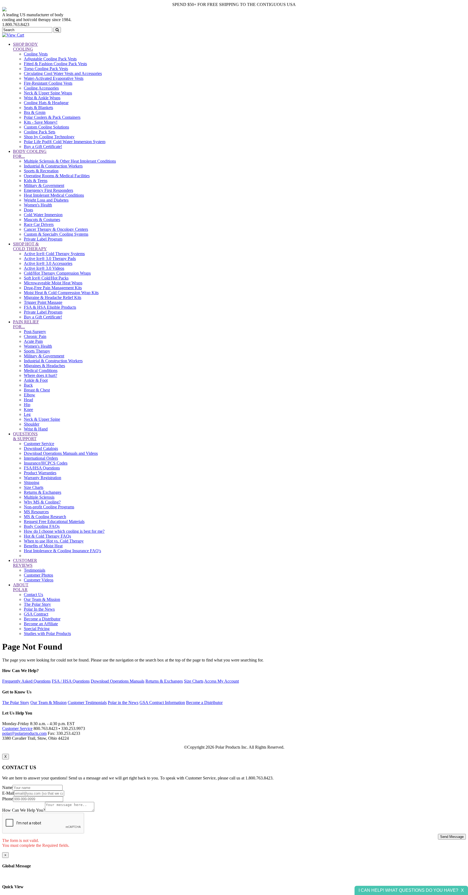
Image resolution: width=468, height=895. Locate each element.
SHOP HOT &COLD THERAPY (30, 246)
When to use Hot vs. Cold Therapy (54, 541)
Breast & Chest (37, 390)
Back (28, 385)
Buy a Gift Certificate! (43, 146)
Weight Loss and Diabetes (46, 200)
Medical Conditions (40, 370)
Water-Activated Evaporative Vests (53, 78)
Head (28, 399)
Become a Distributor (42, 619)
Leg (27, 414)
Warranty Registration (42, 477)
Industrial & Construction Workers (53, 166)
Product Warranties (40, 472)
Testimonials (34, 570)
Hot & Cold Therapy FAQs (47, 536)
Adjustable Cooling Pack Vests (50, 59)
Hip (27, 404)
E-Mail (8, 793)
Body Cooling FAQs (42, 526)
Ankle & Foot (36, 380)
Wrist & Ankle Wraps (42, 98)
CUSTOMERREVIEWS (25, 563)
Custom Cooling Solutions (46, 127)
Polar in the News (123, 702)
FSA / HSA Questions (71, 681)
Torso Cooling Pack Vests (46, 68)
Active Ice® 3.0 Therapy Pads (50, 258)
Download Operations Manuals (117, 681)
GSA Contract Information (162, 702)
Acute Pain (33, 341)
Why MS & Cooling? (42, 502)
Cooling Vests (36, 54)
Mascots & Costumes (42, 219)
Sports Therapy (37, 351)
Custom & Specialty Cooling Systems (56, 234)
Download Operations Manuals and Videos (61, 453)
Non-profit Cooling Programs (49, 507)
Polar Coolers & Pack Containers (52, 117)
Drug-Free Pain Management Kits (53, 287)
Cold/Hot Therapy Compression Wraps (57, 273)
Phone (7, 799)
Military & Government (44, 185)
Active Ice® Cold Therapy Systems (54, 253)
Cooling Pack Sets (39, 132)
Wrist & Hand (36, 429)
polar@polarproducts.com (24, 733)
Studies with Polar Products (47, 633)
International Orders (41, 458)
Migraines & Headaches (44, 365)
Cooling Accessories (41, 88)
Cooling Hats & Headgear (46, 102)
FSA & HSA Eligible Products (50, 307)
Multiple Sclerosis (39, 497)
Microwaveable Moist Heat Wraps (53, 283)
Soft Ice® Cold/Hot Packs (46, 278)
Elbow (29, 395)
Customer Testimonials (87, 702)
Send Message (452, 837)
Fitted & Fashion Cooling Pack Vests (55, 63)
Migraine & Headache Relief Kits (52, 297)
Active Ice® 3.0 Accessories (48, 263)
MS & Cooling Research (45, 516)
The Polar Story (37, 604)
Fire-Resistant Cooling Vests (48, 83)
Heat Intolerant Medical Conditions (54, 195)
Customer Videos (38, 580)
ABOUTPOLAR (20, 587)
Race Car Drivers (39, 224)
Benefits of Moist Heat (43, 546)
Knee (28, 409)
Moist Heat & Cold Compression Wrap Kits (61, 292)
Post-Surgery (35, 331)
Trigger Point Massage (43, 302)
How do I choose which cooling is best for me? (64, 531)
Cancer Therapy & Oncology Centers (56, 229)
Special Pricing (37, 628)
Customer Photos (38, 575)
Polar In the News (39, 609)
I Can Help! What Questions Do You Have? (408, 890)
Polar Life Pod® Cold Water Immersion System (64, 141)
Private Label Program (43, 239)
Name (7, 787)
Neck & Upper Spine (42, 419)
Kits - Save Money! (40, 122)
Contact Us (33, 594)
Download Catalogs (41, 448)
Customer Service (39, 443)
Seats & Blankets (38, 107)
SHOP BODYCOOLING (25, 46)
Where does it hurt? (40, 375)
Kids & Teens (35, 180)
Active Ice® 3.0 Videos (44, 268)
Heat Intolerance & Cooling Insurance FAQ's (62, 550)
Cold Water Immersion (43, 214)
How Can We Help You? (23, 810)
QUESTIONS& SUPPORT (25, 436)
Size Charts (33, 487)
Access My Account (221, 681)
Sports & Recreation (41, 171)
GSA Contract (36, 614)
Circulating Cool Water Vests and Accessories (63, 73)
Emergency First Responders (48, 190)
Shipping (31, 482)
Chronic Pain (35, 336)
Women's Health (38, 205)
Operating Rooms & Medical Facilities (57, 175)
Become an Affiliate (41, 623)
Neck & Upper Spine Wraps (48, 93)
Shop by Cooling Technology (49, 136)
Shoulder (31, 424)
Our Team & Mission (42, 599)
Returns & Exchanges (42, 492)
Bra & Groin (35, 112)
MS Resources (36, 511)
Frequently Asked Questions (26, 681)
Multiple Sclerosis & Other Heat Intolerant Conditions (70, 161)
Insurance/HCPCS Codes (45, 463)
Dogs (28, 210)
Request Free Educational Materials (54, 521)
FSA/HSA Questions (42, 468)
